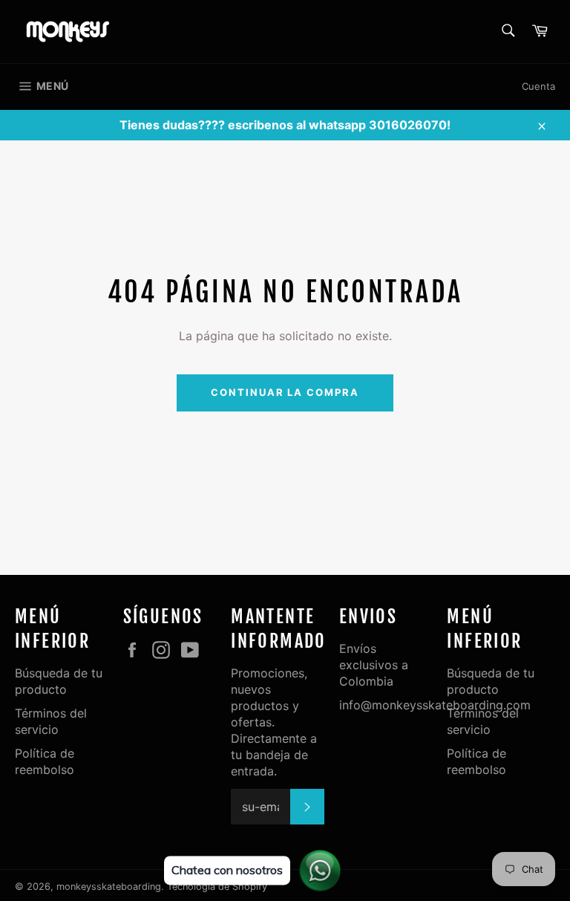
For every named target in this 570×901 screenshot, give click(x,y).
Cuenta (538, 86)
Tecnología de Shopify (217, 886)
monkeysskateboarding (108, 886)
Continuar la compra (285, 392)
